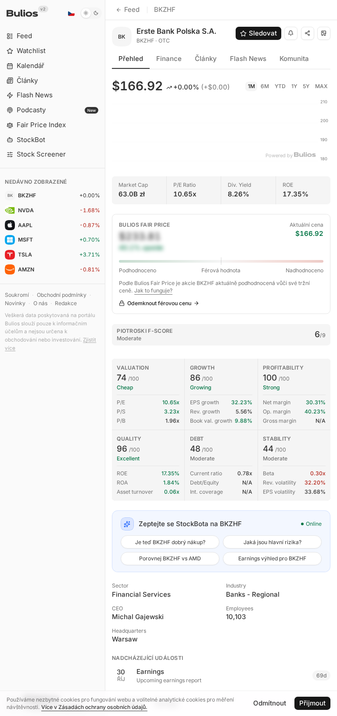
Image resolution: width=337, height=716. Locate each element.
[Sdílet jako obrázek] (323, 33)
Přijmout (312, 703)
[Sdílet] (307, 33)
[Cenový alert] (291, 33)
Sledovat (263, 33)
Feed (132, 9)
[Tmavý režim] (91, 13)
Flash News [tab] (248, 58)
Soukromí (17, 295)
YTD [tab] (280, 86)
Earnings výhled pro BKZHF (272, 558)
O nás (40, 303)
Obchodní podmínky (61, 295)
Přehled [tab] (130, 58)
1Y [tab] (294, 86)
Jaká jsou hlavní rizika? (272, 542)
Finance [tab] (169, 58)
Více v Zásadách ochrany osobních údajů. (94, 707)
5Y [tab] (306, 86)
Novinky (15, 303)
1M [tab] (251, 86)
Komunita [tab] (294, 58)
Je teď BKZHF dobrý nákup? (170, 542)
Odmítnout (269, 703)
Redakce (66, 303)
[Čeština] (71, 13)
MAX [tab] (321, 86)
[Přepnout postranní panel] (105, 358)
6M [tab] (265, 86)
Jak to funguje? (153, 290)
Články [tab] (206, 58)
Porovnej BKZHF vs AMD (170, 558)
